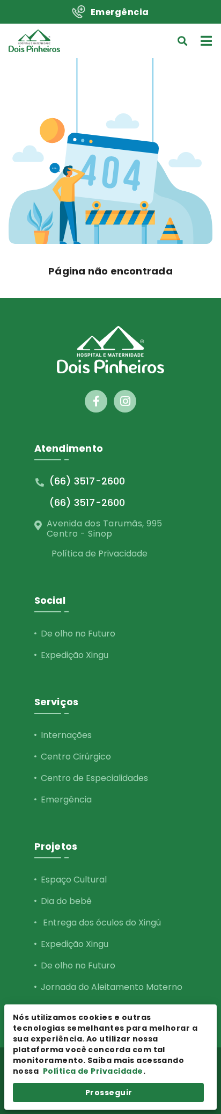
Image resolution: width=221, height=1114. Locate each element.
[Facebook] (96, 401)
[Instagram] (125, 401)
